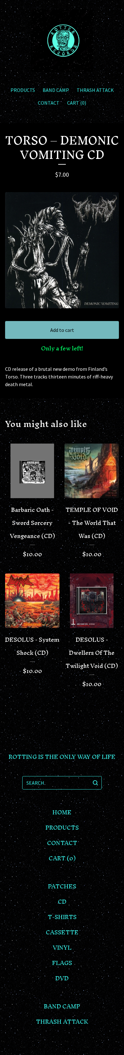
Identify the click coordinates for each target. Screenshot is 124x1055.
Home (62, 812)
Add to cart (62, 330)
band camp (56, 90)
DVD (62, 978)
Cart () (76, 103)
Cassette (62, 932)
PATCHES (62, 886)
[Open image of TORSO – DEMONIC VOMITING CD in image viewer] (62, 250)
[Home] (62, 41)
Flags (62, 962)
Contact (48, 103)
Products (22, 90)
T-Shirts (62, 917)
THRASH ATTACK (95, 90)
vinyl (62, 947)
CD (62, 901)
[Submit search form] (95, 783)
